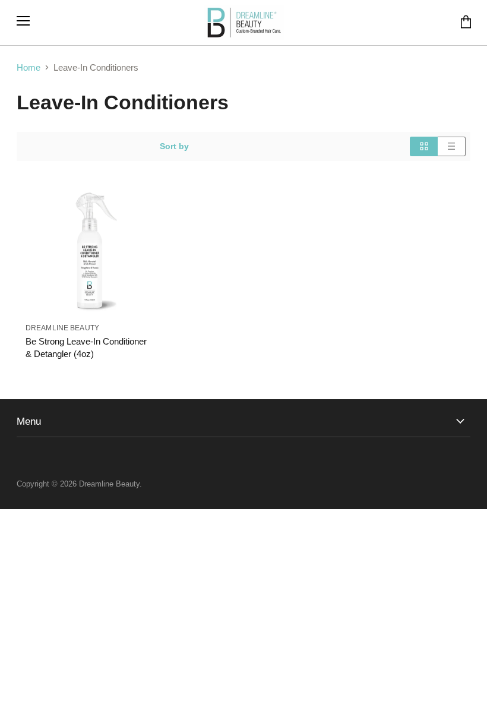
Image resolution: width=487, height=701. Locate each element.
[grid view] (424, 146)
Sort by (174, 146)
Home (28, 67)
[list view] (452, 146)
